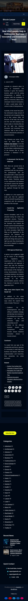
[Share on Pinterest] (5, 391)
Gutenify (18, 587)
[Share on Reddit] (9, 391)
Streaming (8, 522)
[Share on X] (13, 387)
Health (7, 487)
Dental (7, 466)
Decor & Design (9, 463)
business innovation (10, 402)
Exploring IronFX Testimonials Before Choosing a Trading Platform (15, 542)
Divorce (7, 469)
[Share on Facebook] (9, 387)
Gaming (7, 484)
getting (18, 402)
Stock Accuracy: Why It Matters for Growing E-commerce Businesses (16, 551)
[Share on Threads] (16, 391)
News (7, 396)
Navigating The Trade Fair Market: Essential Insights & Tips (15, 373)
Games (7, 481)
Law (6, 495)
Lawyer (7, 498)
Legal (6, 501)
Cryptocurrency (9, 460)
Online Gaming (9, 510)
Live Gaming (8, 504)
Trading (7, 528)
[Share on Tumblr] (12, 391)
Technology (8, 525)
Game (6, 478)
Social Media (8, 516)
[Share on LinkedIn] (16, 387)
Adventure (8, 446)
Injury (6, 492)
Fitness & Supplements (11, 475)
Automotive (8, 455)
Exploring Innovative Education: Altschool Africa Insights (14, 379)
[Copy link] (19, 391)
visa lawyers (17, 405)
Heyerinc (7, 490)
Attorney (7, 452)
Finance (7, 472)
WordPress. (14, 589)
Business (7, 458)
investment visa (9, 405)
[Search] (23, 24)
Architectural (8, 449)
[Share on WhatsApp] (20, 387)
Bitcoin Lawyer (9, 20)
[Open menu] (24, 14)
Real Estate (8, 513)
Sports (7, 519)
